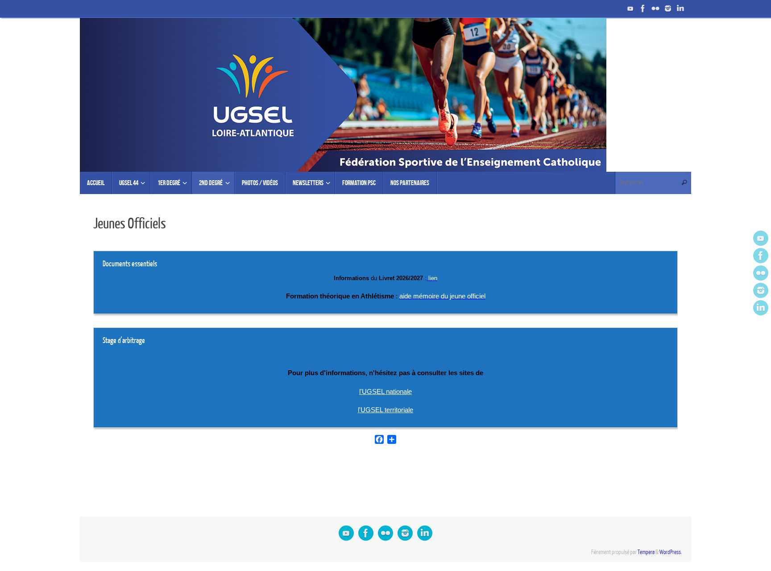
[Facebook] (643, 8)
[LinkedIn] (680, 8)
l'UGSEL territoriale (385, 410)
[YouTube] (630, 8)
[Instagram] (668, 8)
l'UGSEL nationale (385, 391)
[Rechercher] (684, 183)
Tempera (646, 552)
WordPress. (670, 552)
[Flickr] (655, 8)
